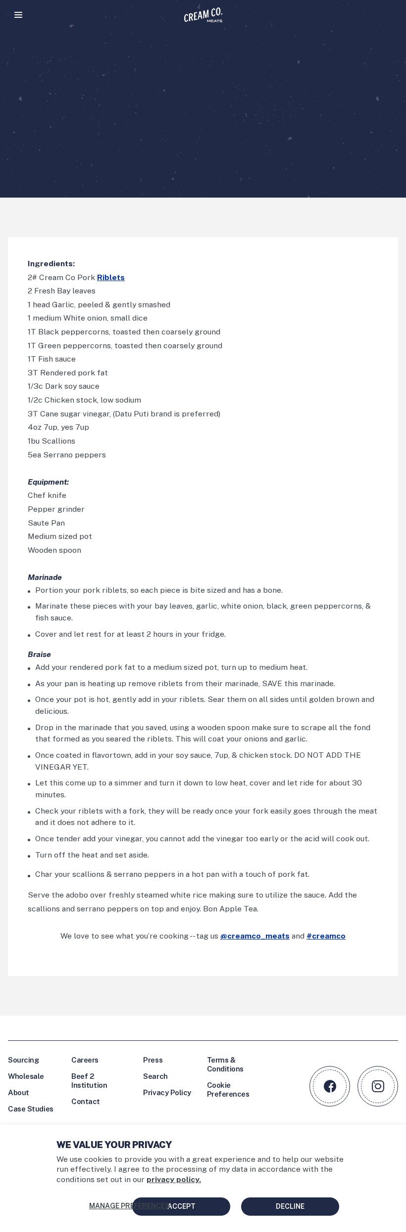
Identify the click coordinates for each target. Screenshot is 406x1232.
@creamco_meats (255, 936)
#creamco (326, 936)
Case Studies (30, 1109)
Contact (85, 1101)
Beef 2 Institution (89, 1080)
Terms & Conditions (225, 1064)
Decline (290, 1206)
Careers (85, 1060)
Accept (181, 1206)
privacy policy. (174, 1179)
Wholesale (26, 1076)
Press (152, 1060)
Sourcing (23, 1060)
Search (155, 1076)
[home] (203, 14)
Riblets (111, 277)
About (18, 1092)
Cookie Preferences (228, 1089)
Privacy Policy (167, 1092)
